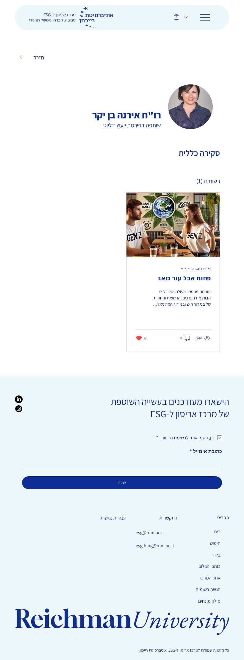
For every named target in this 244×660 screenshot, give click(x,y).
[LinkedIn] (19, 399)
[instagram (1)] (19, 409)
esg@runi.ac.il (150, 532)
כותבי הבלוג (209, 566)
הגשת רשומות (207, 589)
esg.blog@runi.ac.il (155, 545)
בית (217, 531)
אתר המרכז (209, 578)
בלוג (216, 555)
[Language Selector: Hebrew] (180, 17)
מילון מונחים (209, 601)
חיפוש (215, 543)
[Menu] (205, 17)
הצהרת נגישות (113, 518)
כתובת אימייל (206, 452)
